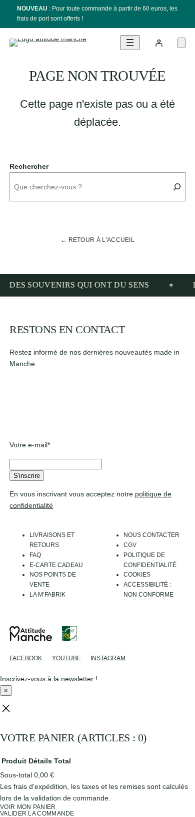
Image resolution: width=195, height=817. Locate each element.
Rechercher (29, 166)
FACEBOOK (26, 658)
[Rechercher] (177, 187)
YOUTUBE (66, 658)
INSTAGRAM (108, 658)
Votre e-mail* (30, 445)
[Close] (6, 708)
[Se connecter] (159, 43)
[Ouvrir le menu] (130, 42)
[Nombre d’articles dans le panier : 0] (182, 43)
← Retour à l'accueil (97, 239)
